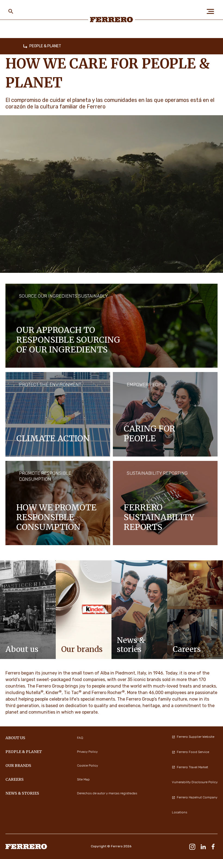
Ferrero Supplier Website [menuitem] (195, 737)
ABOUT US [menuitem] (15, 737)
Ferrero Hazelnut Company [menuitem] (197, 797)
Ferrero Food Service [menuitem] (193, 752)
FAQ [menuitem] (80, 738)
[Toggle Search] (10, 11)
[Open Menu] (212, 11)
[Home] (25, 46)
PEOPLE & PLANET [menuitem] (23, 751)
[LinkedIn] (203, 846)
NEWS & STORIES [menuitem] (22, 793)
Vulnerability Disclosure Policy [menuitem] (195, 782)
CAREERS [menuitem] (14, 779)
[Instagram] (192, 846)
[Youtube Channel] (181, 846)
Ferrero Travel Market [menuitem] (192, 767)
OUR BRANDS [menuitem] (18, 765)
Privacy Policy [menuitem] (87, 752)
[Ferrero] (111, 19)
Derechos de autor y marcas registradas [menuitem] (107, 793)
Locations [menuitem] (179, 812)
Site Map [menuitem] (83, 779)
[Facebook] (213, 846)
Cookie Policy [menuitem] (87, 765)
